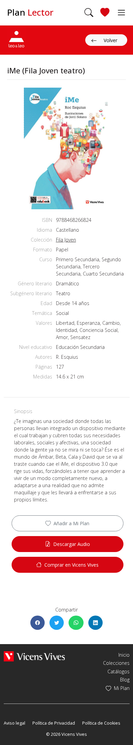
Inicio (124, 655)
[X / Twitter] (56, 623)
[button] (88, 12)
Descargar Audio (71, 544)
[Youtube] (27, 713)
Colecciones (116, 663)
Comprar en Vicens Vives (71, 565)
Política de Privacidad (53, 723)
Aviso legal (14, 723)
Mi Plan (122, 688)
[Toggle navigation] (119, 12)
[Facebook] (37, 623)
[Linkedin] (95, 623)
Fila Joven (66, 239)
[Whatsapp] (76, 623)
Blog (125, 679)
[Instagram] (36, 713)
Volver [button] (110, 40)
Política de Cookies (101, 723)
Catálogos (118, 671)
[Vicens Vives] (34, 655)
